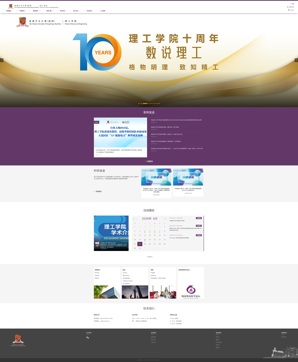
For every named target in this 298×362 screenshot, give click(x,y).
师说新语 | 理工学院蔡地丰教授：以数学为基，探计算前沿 (165, 127)
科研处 (218, 345)
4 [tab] (145, 103)
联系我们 (97, 278)
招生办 (218, 337)
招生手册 (97, 273)
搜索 (292, 4)
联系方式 (153, 340)
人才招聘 (102, 11)
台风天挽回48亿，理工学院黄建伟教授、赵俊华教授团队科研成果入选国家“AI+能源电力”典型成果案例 (119, 151)
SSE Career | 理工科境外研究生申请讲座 (179, 238)
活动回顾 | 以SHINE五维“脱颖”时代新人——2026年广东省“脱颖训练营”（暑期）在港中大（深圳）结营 (177, 148)
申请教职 (153, 273)
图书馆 (218, 347)
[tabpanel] (149, 60)
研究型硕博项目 (126, 278)
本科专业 (125, 273)
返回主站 (291, 7)
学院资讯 (22, 11)
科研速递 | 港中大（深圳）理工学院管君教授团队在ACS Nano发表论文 (188, 189)
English (292, 10)
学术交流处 (219, 342)
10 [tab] (156, 103)
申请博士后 (153, 275)
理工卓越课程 (126, 283)
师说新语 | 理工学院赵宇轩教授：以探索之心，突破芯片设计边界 (166, 134)
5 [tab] (148, 103)
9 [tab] (154, 103)
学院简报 (97, 275)
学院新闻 (283, 337)
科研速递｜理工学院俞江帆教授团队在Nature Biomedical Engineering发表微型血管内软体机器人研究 (176, 120)
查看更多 (150, 161)
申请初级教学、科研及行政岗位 (158, 278)
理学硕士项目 (126, 275)
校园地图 (153, 337)
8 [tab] (153, 103)
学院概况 (8, 11)
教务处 (218, 340)
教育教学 (35, 11)
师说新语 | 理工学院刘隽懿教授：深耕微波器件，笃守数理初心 (166, 141)
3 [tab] (141, 103)
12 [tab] (159, 103)
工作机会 (153, 342)
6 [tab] (150, 103)
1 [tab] (138, 103)
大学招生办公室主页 (127, 281)
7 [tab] (151, 103)
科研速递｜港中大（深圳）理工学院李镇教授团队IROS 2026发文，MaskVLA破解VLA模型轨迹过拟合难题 (156, 190)
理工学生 (76, 11)
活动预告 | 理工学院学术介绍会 (108, 243)
